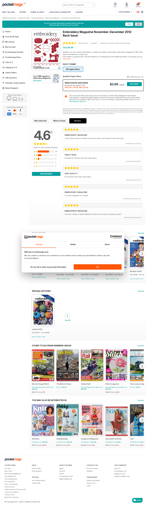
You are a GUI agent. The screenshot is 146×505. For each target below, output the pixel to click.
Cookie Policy (9, 495)
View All (141, 233)
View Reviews (46, 174)
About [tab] (107, 244)
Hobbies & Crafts (24, 18)
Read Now (37, 81)
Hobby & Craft (37, 12)
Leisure (79, 12)
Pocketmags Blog (11, 479)
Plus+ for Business (11, 484)
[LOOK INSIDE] (46, 69)
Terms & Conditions (12, 492)
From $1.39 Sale (12, 37)
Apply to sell (91, 483)
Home (7, 31)
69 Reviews (83, 43)
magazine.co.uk (119, 474)
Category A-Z (11, 67)
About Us (117, 468)
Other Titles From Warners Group (51, 345)
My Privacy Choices (12, 497)
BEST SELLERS (8, 12)
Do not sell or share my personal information (48, 267)
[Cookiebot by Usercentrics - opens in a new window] (112, 237)
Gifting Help (36, 483)
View (33, 277)
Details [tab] (73, 244)
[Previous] (33, 366)
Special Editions (41, 291)
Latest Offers (11, 73)
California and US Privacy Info (15, 489)
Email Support (37, 471)
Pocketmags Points (66, 476)
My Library (9, 42)
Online (61, 474)
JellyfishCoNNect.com (122, 476)
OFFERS (22, 12)
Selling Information (93, 480)
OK (97, 267)
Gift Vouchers (11, 78)
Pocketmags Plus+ (13, 57)
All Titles (8, 468)
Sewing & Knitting (37, 18)
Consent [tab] (38, 244)
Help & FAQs (36, 468)
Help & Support (11, 88)
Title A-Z (9, 62)
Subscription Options (77, 101)
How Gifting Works (38, 480)
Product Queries (92, 468)
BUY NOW (134, 84)
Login (89, 486)
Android (62, 471)
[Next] (142, 254)
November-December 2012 (71, 18)
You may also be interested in (49, 400)
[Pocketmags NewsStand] (13, 4)
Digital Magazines (65, 479)
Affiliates (90, 471)
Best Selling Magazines (13, 474)
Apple (61, 468)
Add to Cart (41, 277)
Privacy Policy (9, 487)
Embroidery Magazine (52, 18)
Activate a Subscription (15, 83)
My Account (10, 47)
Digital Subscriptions (9, 18)
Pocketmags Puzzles (14, 52)
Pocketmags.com (120, 471)
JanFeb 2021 (37, 329)
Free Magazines (10, 476)
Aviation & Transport (60, 12)
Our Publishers (10, 481)
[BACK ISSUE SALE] (43, 326)
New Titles (8, 471)
